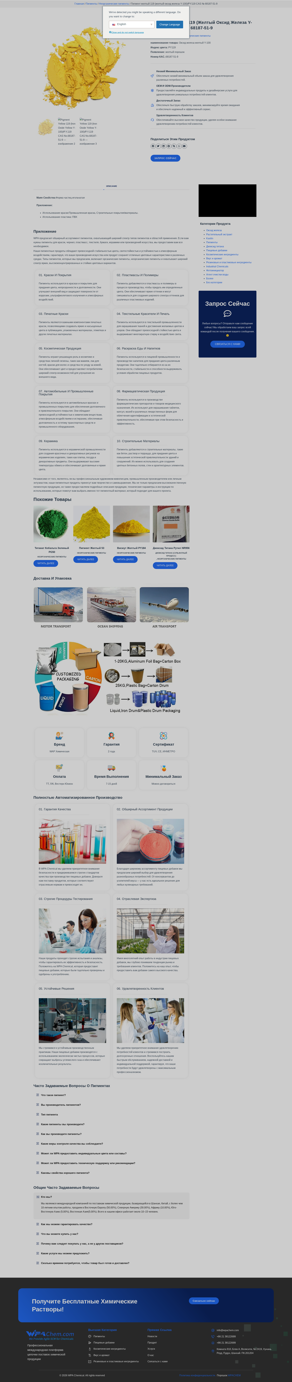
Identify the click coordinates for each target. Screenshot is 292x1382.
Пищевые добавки (216, 250)
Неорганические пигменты (114, 3)
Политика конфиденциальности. (198, 1375)
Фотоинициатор (215, 270)
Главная (79, 3)
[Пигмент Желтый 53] (91, 524)
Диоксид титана (215, 246)
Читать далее (45, 563)
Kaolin (209, 238)
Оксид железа (214, 230)
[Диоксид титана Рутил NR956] (171, 524)
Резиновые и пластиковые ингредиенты (229, 262)
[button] (153, 146)
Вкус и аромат (214, 258)
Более (209, 278)
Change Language (170, 24)
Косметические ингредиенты (222, 254)
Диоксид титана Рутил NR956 (171, 548)
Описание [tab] (111, 186)
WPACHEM (234, 1375)
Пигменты (91, 3)
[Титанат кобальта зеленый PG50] (51, 524)
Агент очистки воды (217, 274)
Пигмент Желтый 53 (91, 548)
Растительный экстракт (219, 234)
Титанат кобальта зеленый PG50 (52, 550)
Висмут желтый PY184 (131, 548)
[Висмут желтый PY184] (131, 524)
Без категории (214, 282)
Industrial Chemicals (217, 266)
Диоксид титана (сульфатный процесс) (171, 554)
